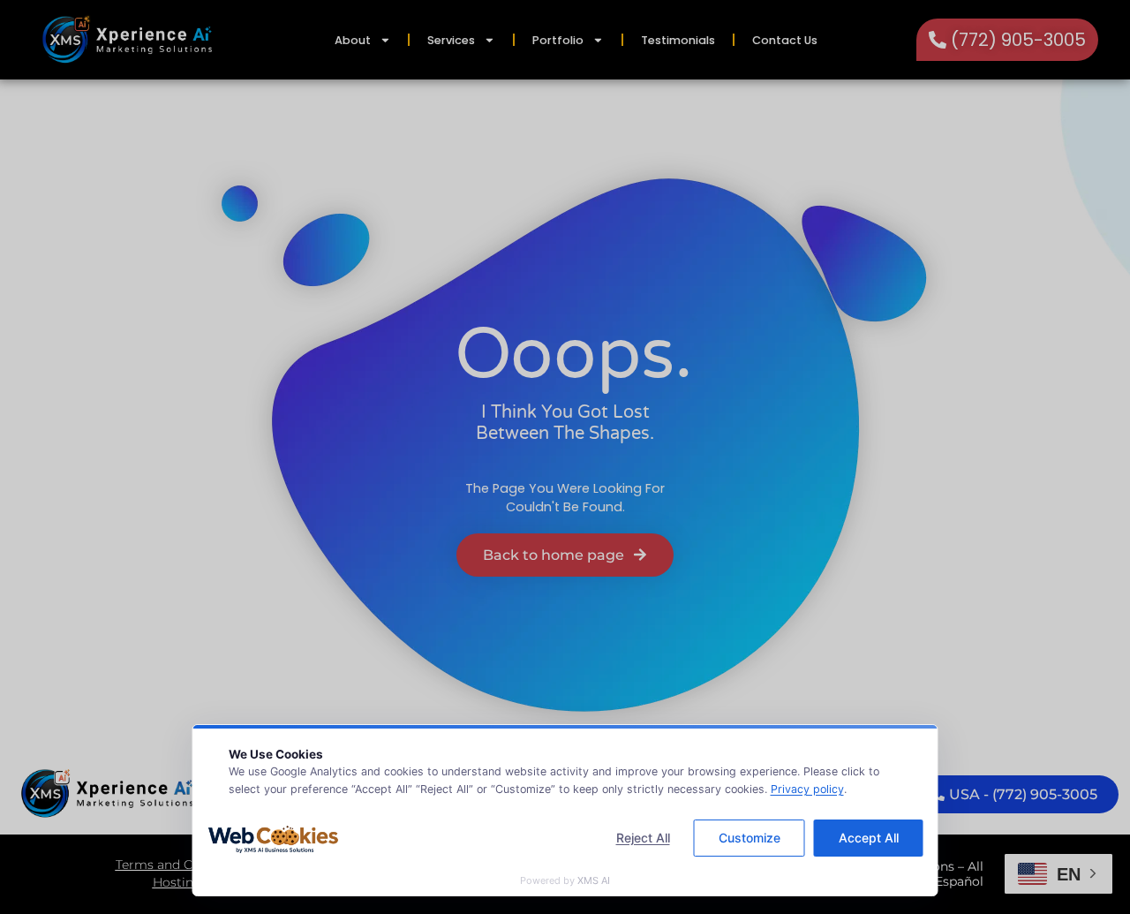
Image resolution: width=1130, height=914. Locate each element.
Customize (749, 837)
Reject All (643, 837)
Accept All (869, 837)
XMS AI (593, 880)
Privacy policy (807, 789)
